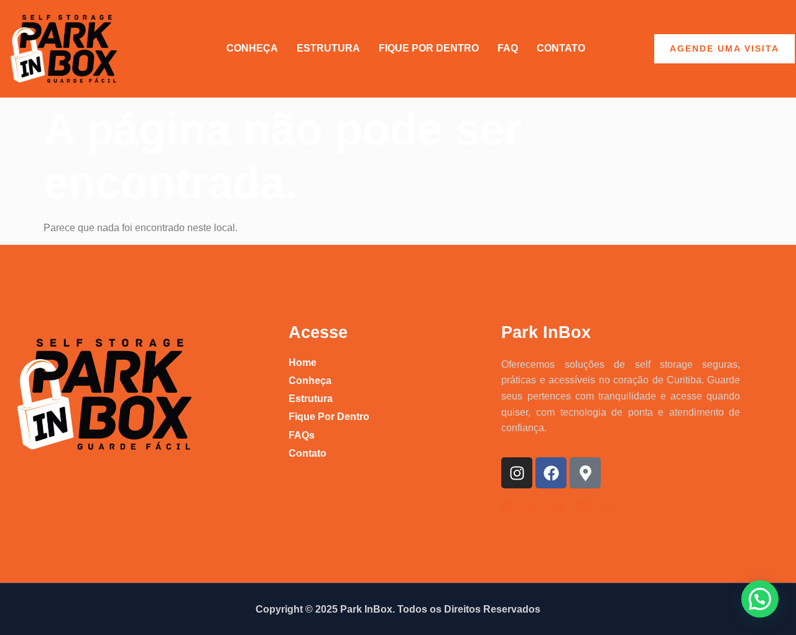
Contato (561, 48)
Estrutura (328, 48)
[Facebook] (551, 472)
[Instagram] (516, 472)
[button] (760, 599)
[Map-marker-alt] (585, 472)
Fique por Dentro (429, 48)
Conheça (252, 48)
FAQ (507, 48)
